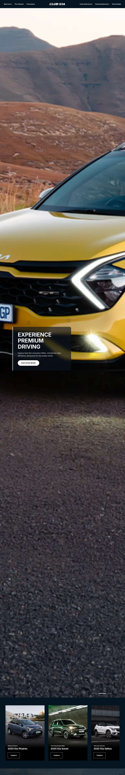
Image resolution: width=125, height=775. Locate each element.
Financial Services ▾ (102, 4)
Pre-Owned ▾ (19, 4)
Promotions (31, 4)
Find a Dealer (116, 4)
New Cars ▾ (8, 4)
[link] (14, 755)
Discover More (28, 363)
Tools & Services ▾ (86, 4)
